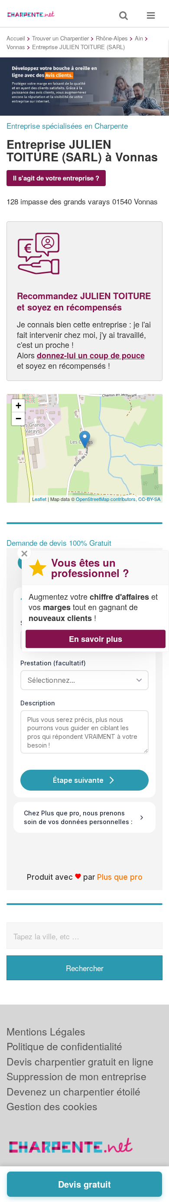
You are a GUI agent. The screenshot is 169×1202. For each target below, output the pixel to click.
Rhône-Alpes (112, 38)
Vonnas (15, 47)
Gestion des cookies (52, 1106)
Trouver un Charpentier (60, 38)
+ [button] (18, 405)
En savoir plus (95, 638)
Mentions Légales (45, 1031)
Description (37, 703)
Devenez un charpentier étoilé (73, 1091)
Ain (139, 38)
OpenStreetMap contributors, (107, 498)
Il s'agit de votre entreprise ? (56, 178)
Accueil (15, 38)
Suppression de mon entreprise (76, 1076)
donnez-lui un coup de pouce (91, 355)
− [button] (18, 418)
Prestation (53, 663)
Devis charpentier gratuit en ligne (79, 1061)
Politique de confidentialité (64, 1046)
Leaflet (39, 498)
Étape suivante (78, 780)
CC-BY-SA (149, 498)
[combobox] (81, 680)
